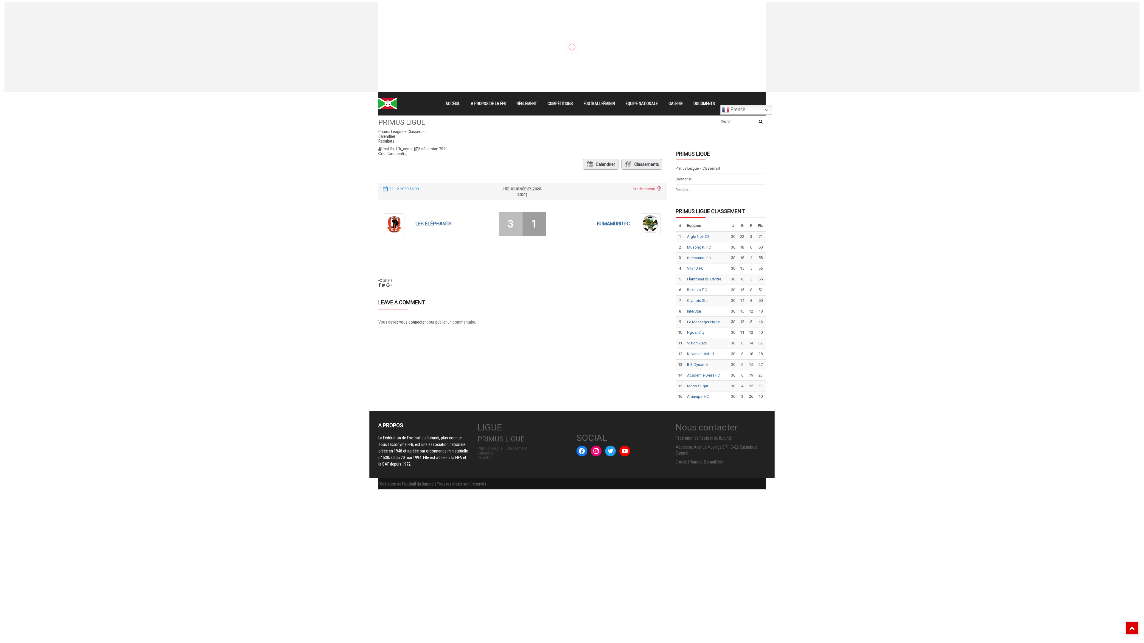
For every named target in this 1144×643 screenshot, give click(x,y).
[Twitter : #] (610, 451)
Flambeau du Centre (704, 279)
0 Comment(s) (395, 153)
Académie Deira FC (703, 375)
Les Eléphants (433, 224)
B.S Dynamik (697, 364)
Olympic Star (698, 300)
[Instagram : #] (596, 451)
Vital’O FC (695, 268)
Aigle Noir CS (698, 236)
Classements (646, 164)
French (737, 109)
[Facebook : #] (581, 451)
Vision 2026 (697, 343)
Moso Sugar (697, 386)
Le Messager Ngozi (704, 322)
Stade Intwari (644, 189)
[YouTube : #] (624, 451)
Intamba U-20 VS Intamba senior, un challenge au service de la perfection (522, 18)
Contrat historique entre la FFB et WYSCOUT (493, 7)
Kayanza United (700, 354)
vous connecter (412, 322)
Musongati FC (699, 247)
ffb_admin (405, 148)
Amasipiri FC (698, 396)
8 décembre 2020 (432, 148)
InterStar (694, 311)
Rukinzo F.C (697, 290)
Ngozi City (696, 332)
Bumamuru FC (613, 224)
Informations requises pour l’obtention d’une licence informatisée (513, 29)
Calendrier (605, 164)
